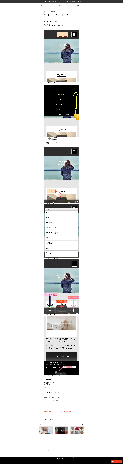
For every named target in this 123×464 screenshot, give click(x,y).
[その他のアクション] (78, 11)
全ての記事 (40, 5)
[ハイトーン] (46, 430)
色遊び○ (72, 436)
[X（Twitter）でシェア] (46, 416)
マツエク (65, 5)
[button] (82, 5)
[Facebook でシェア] (44, 416)
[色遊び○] (77, 430)
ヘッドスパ (50, 5)
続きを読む (78, 5)
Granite (70, 5)
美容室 (74, 5)
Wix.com (55, 458)
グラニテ (45, 5)
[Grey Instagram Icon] (73, 457)
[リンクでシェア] (51, 416)
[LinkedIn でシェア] (48, 416)
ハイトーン (42, 436)
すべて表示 (82, 424)
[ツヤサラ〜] (61, 430)
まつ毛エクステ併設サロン (58, 5)
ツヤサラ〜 (58, 436)
